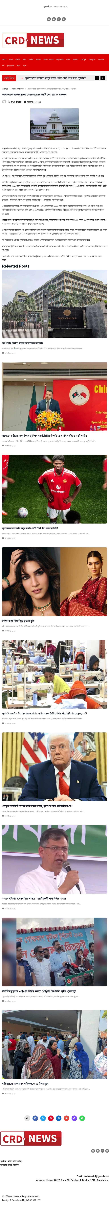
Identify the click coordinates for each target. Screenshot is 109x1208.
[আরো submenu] (27, 65)
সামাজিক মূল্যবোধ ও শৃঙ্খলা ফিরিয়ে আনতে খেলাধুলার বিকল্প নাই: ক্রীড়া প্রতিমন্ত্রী (39, 991)
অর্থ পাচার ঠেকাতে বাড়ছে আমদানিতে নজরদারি (22, 343)
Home (5, 89)
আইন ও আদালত (18, 89)
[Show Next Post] (102, 78)
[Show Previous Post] (97, 78)
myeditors (16, 101)
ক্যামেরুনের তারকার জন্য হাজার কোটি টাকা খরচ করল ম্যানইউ (30, 528)
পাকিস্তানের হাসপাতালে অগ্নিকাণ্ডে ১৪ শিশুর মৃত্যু (25, 1083)
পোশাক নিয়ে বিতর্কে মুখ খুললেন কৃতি (18, 621)
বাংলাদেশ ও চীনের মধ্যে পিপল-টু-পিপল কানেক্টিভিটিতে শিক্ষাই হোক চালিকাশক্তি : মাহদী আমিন (44, 435)
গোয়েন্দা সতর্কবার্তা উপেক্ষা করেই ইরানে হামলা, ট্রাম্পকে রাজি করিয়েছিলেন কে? (37, 806)
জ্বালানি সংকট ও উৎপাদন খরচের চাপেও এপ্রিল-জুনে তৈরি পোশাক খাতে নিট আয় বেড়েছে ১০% (44, 713)
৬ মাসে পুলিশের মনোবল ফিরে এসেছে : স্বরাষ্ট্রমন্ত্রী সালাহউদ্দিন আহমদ (34, 898)
